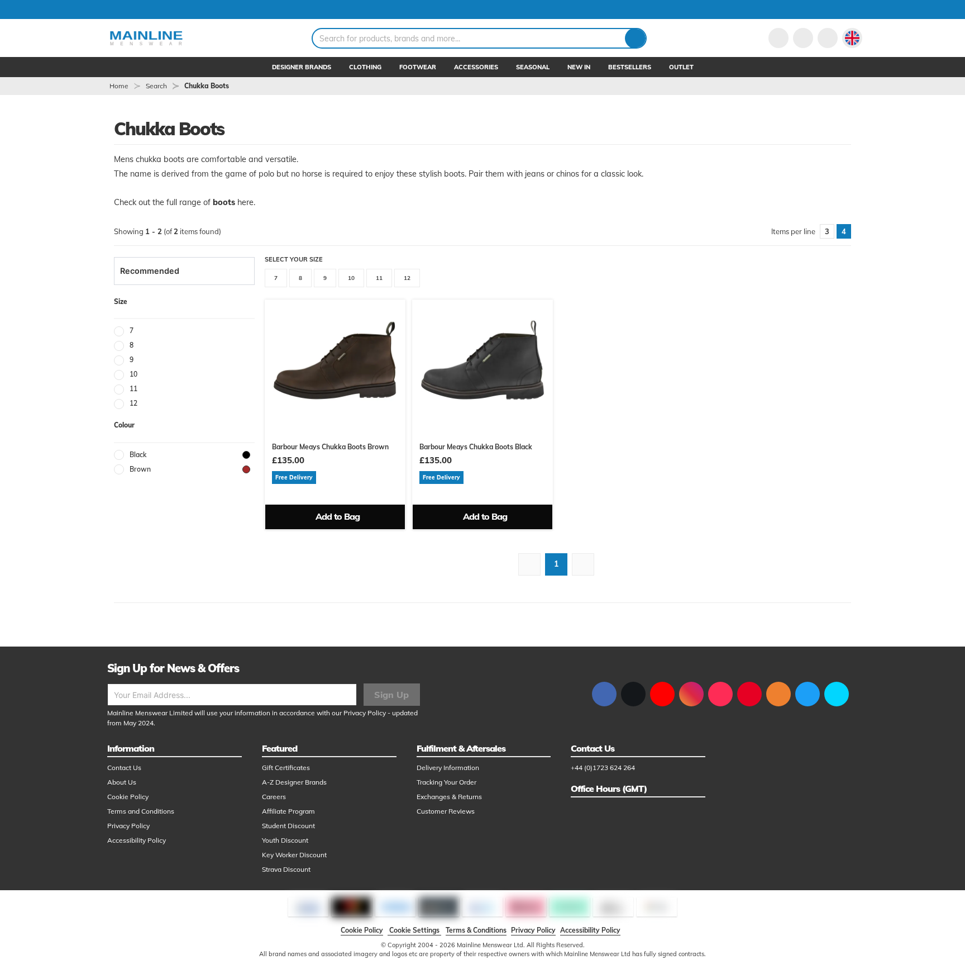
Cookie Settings (414, 930)
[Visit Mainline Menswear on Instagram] (691, 694)
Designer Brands (301, 67)
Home (118, 86)
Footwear (417, 67)
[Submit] (635, 38)
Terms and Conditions (140, 811)
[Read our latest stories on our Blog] (778, 694)
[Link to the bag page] (803, 38)
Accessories (476, 67)
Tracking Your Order (446, 782)
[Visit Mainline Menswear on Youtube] (662, 694)
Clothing (365, 67)
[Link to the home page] (146, 38)
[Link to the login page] (778, 38)
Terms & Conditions (476, 930)
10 (351, 278)
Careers (274, 796)
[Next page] (583, 564)
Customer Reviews (446, 811)
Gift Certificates (286, 767)
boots (224, 202)
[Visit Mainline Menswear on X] (633, 694)
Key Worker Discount (294, 855)
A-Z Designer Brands (294, 782)
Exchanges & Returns (449, 796)
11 (379, 278)
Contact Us (124, 767)
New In (578, 67)
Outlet (681, 67)
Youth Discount (285, 840)
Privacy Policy (364, 713)
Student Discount (288, 825)
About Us (121, 782)
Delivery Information (448, 767)
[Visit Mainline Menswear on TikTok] (720, 694)
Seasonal (533, 67)
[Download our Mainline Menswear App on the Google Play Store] (836, 694)
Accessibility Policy (136, 840)
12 (407, 278)
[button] (852, 38)
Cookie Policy (128, 796)
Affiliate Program (288, 811)
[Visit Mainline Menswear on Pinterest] (749, 694)
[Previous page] (529, 564)
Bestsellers (629, 67)
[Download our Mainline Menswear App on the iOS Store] (807, 694)
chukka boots (206, 86)
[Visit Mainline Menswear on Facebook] (604, 694)
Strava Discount (286, 869)
